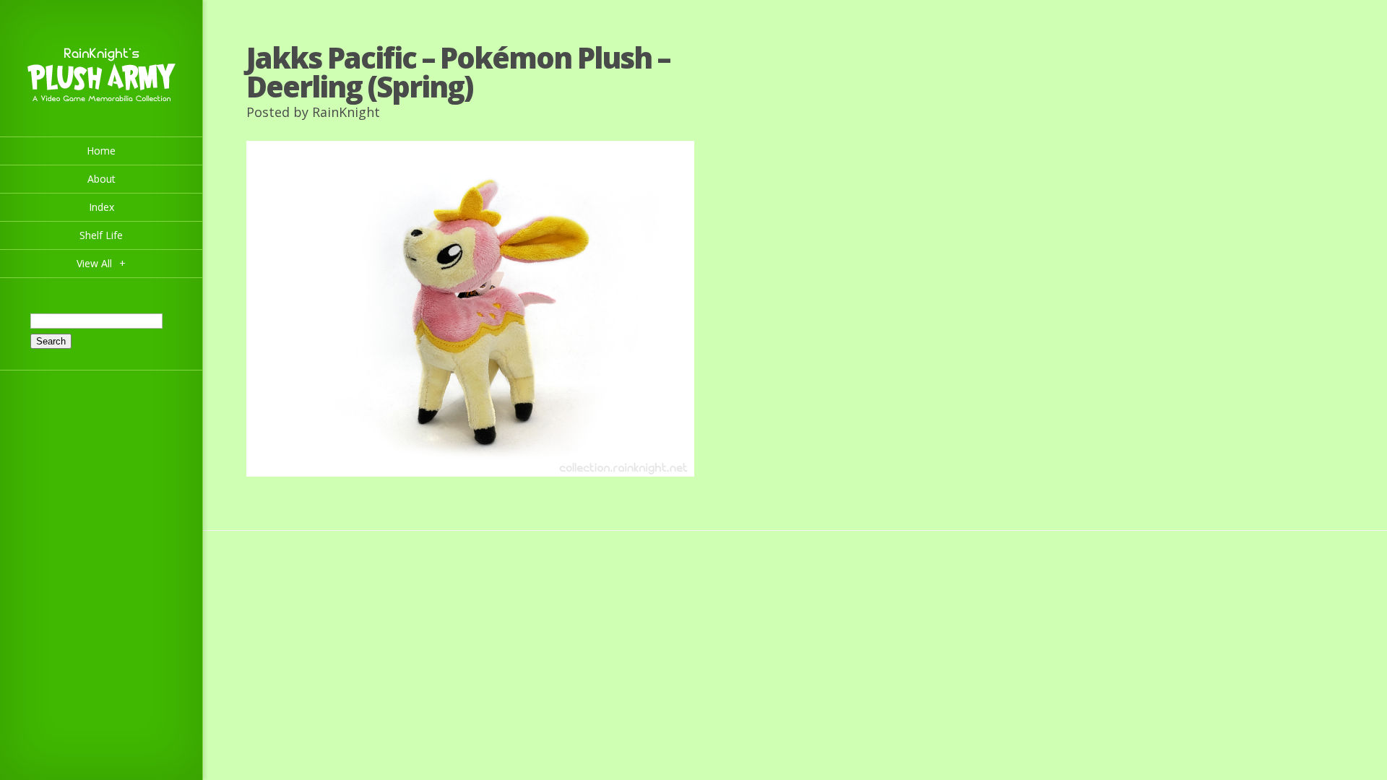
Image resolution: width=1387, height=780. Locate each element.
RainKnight (346, 112)
